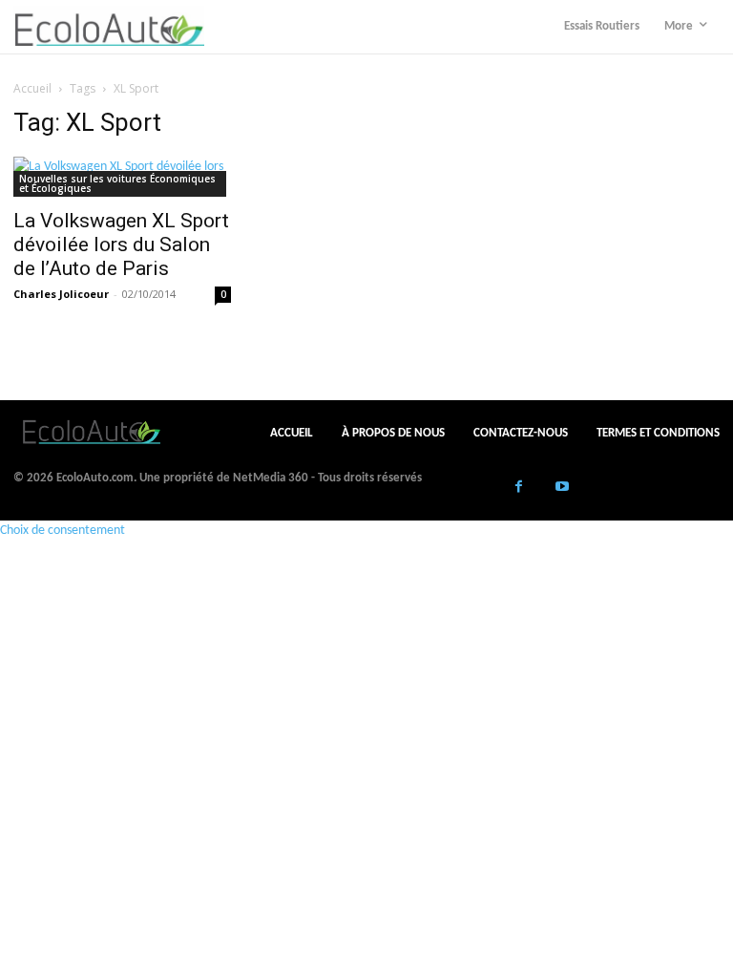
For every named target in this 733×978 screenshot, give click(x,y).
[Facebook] (518, 488)
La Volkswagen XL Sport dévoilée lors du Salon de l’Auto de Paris (121, 244)
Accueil (32, 88)
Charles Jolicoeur (61, 294)
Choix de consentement (62, 530)
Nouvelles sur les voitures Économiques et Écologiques (117, 183)
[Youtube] (561, 488)
